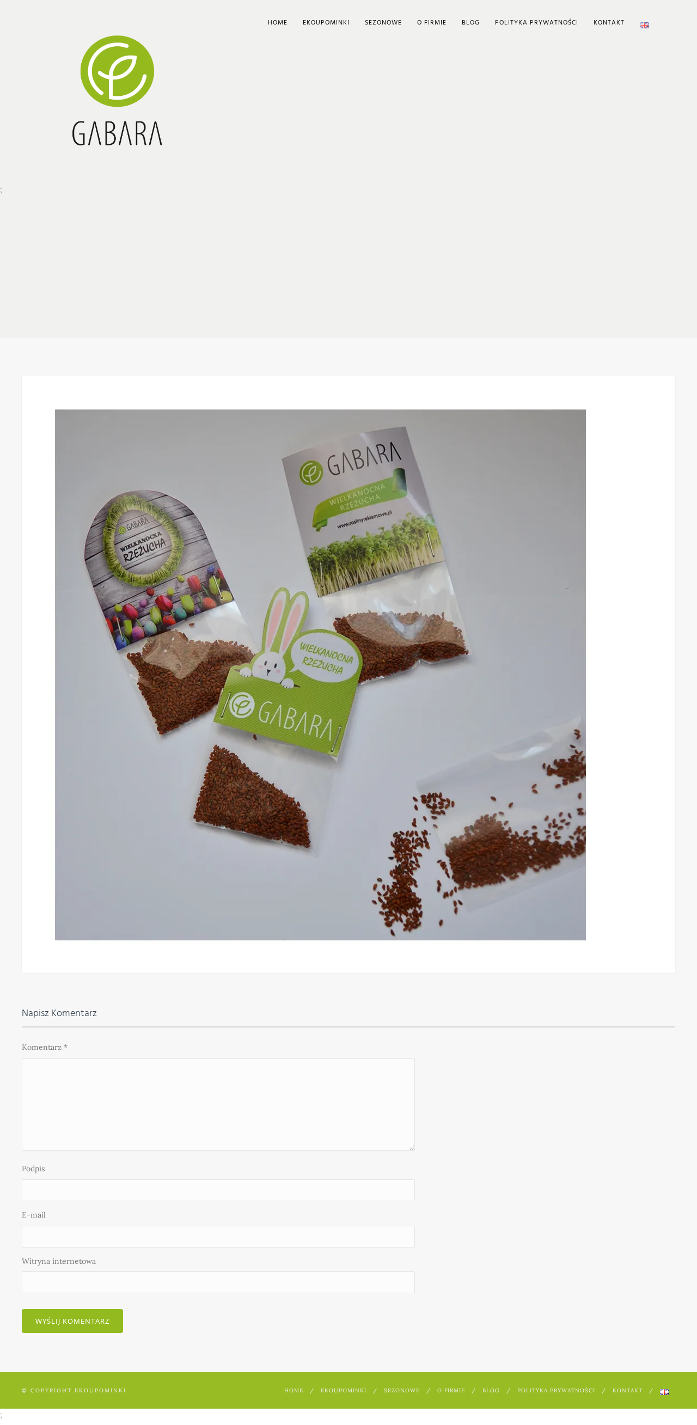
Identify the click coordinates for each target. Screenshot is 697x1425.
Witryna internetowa (59, 1261)
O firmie (432, 22)
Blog (471, 22)
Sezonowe (383, 22)
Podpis (33, 1168)
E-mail (34, 1215)
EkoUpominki (326, 22)
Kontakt (609, 22)
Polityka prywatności (536, 22)
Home (278, 22)
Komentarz (45, 1047)
